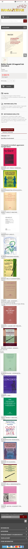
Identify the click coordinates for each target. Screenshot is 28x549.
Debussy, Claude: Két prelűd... (11, 326)
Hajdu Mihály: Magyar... (9, 417)
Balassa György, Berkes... (10, 348)
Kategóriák (5, 27)
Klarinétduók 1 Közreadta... (11, 373)
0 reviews (3, 166)
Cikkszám (4, 135)
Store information (7, 541)
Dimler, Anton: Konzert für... (11, 506)
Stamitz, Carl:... (6, 395)
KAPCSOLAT (20, 1)
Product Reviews (7, 132)
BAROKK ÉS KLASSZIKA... (8, 462)
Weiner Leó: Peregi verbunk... (11, 168)
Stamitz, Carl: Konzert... (9, 301)
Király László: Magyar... (9, 212)
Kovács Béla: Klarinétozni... (11, 279)
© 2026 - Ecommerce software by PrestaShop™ (13, 543)
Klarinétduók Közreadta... (10, 440)
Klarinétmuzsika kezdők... (10, 256)
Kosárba (9, 86)
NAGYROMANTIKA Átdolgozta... (12, 190)
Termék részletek (7, 129)
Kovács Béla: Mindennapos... (11, 484)
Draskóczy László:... (8, 234)
